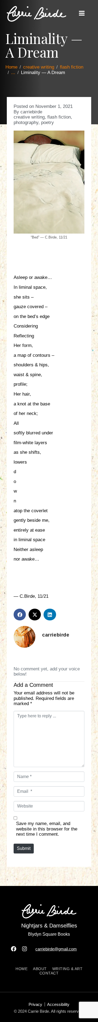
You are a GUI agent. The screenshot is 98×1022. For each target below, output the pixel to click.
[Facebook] (13, 948)
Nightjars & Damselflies (49, 926)
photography (26, 122)
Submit (23, 848)
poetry (47, 122)
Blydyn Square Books (49, 934)
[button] (20, 614)
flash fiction (59, 117)
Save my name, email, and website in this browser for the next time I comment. (46, 829)
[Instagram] (24, 948)
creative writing (29, 117)
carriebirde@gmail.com (56, 949)
